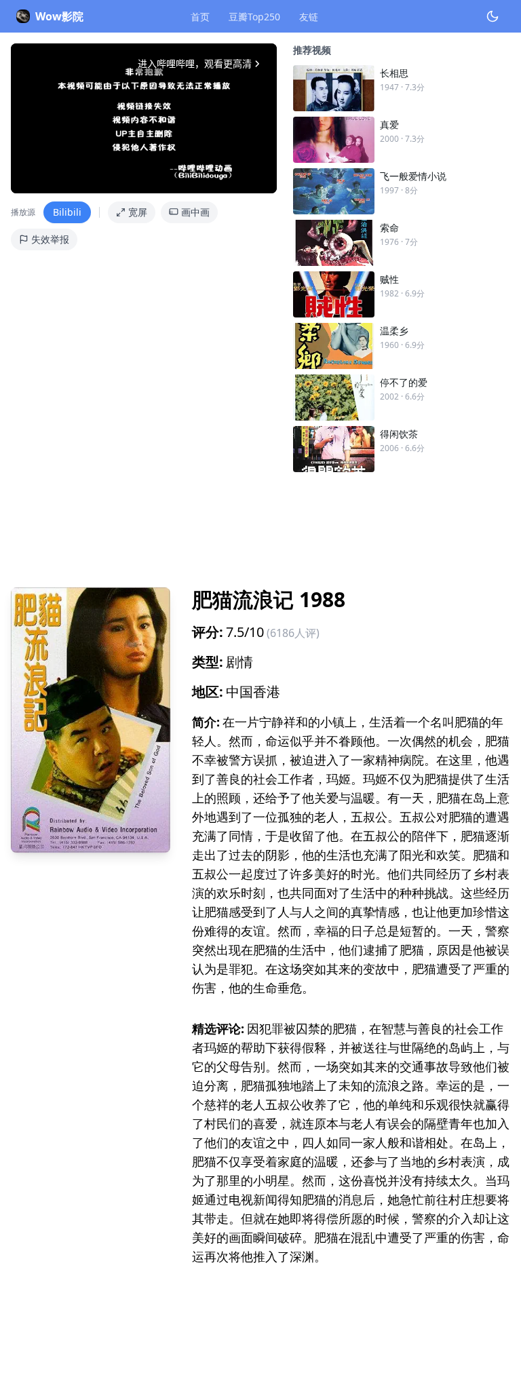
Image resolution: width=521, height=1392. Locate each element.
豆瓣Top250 (254, 16)
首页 (200, 16)
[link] (401, 88)
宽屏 (137, 212)
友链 (308, 16)
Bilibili (67, 212)
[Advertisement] (260, 524)
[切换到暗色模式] (492, 16)
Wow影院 (59, 16)
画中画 (195, 212)
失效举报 (50, 239)
